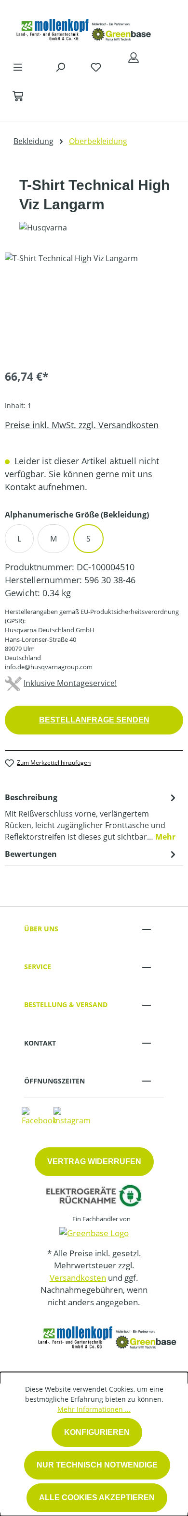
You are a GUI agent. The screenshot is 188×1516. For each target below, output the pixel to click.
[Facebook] (39, 1115)
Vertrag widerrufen (94, 1161)
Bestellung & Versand (65, 1004)
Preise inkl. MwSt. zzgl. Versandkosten (82, 425)
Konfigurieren (97, 1432)
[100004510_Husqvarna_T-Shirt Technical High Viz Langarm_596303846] (94, 307)
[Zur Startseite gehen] (84, 28)
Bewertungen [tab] (31, 854)
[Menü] (18, 66)
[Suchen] (60, 66)
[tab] (91, 816)
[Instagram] (72, 1115)
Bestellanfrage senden (94, 720)
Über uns (41, 928)
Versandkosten (78, 1277)
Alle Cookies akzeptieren (97, 1497)
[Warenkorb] (18, 95)
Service (37, 966)
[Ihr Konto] (133, 57)
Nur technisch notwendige (97, 1465)
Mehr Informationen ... (94, 1409)
